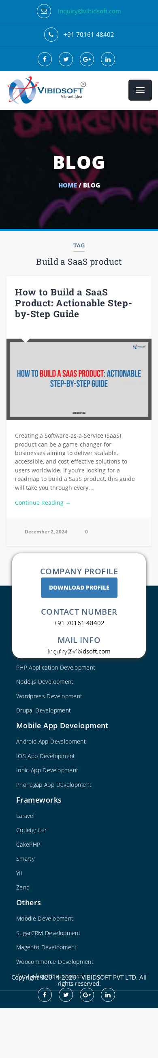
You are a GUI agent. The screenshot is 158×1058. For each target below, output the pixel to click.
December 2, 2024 (46, 531)
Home (67, 185)
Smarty (25, 858)
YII (19, 873)
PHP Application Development (55, 667)
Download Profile (79, 587)
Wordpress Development (49, 696)
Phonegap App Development (54, 784)
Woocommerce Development (55, 961)
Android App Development (51, 741)
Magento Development (46, 947)
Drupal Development (43, 710)
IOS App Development (45, 756)
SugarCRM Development (48, 933)
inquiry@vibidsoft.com (89, 11)
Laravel (25, 816)
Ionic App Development (47, 770)
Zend (23, 887)
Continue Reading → (43, 502)
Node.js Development (45, 681)
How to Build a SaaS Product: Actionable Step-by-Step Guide (73, 303)
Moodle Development (44, 918)
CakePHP (28, 844)
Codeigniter (31, 830)
